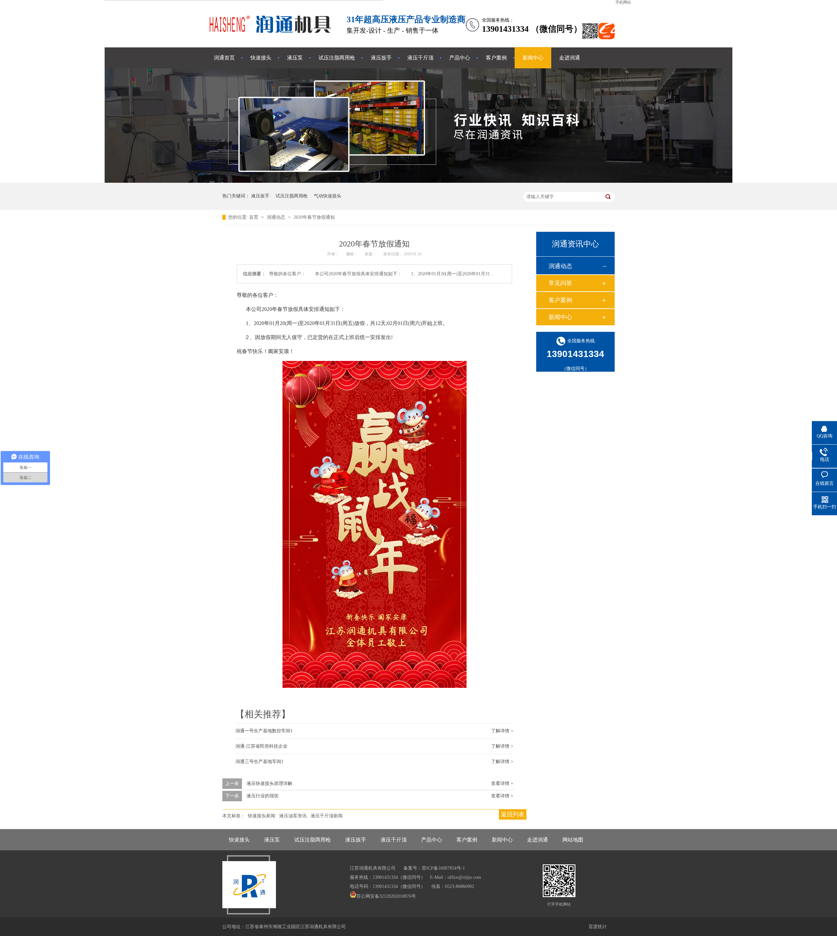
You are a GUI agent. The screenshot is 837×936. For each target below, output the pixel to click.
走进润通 (569, 57)
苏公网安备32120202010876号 (386, 896)
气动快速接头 (327, 196)
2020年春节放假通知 (314, 217)
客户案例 (496, 57)
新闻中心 (532, 57)
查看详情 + (502, 783)
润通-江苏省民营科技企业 (261, 746)
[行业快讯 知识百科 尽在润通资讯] (418, 181)
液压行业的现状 (263, 795)
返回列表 (512, 814)
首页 (254, 217)
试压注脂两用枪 (336, 57)
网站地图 (572, 839)
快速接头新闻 (261, 815)
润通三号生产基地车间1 (259, 761)
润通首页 (224, 57)
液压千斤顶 (420, 57)
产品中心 (459, 57)
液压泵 (295, 57)
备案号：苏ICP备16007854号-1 (434, 868)
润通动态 (276, 217)
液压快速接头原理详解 (269, 783)
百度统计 (598, 926)
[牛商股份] (353, 905)
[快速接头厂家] (271, 37)
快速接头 (260, 57)
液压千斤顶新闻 (327, 815)
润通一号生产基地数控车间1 (264, 730)
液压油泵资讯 (293, 815)
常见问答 (560, 283)
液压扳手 (381, 57)
